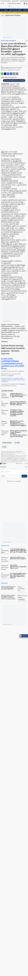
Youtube (9, 379)
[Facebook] (8, 74)
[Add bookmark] (26, 40)
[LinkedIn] (11, 74)
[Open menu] (1, 3)
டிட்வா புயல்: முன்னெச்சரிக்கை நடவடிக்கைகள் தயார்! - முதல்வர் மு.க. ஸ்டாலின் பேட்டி (12, 363)
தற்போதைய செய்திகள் (15, 10)
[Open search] (3, 3)
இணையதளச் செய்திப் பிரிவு (9, 77)
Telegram (14, 379)
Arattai (23, 379)
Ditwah (4, 447)
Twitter (21, 378)
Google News (4, 381)
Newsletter (21, 371)
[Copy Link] (17, 74)
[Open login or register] (27, 3)
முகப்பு (6, 10)
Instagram (3, 379)
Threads (19, 379)
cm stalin (17, 442)
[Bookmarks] (24, 3)
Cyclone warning (6, 442)
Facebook (16, 378)
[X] (5, 74)
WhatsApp (10, 375)
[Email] (14, 74)
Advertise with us (7, 37)
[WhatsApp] (2, 74)
